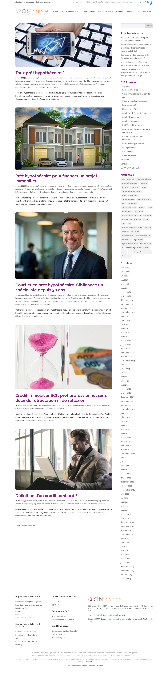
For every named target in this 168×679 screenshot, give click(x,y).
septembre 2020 (128, 534)
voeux (149, 252)
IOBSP (123, 223)
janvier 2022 (126, 478)
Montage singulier (58, 638)
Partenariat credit (90, 189)
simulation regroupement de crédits (137, 248)
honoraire (124, 219)
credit (123, 203)
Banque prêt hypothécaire (130, 183)
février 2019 (126, 579)
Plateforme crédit (58, 84)
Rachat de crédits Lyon (142, 236)
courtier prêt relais (63, 186)
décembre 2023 (127, 397)
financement (139, 211)
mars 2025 (125, 336)
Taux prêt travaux (52, 87)
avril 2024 (125, 381)
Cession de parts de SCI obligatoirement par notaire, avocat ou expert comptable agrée (136, 72)
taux (130, 252)
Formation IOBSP (62, 501)
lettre (129, 223)
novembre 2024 (127, 352)
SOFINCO (55, 605)
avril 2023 (125, 429)
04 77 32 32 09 (146, 2)
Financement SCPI (104, 405)
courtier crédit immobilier (129, 195)
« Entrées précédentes (25, 526)
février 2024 (126, 389)
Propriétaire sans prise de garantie (28, 605)
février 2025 (126, 340)
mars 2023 (125, 433)
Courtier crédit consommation (131, 191)
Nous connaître (89, 11)
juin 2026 (124, 276)
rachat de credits (127, 236)
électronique (125, 256)
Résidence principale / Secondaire (65, 631)
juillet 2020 (125, 542)
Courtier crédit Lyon (127, 199)
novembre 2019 (127, 571)
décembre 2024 (127, 348)
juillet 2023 (125, 417)
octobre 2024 (126, 357)
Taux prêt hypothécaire (36, 87)
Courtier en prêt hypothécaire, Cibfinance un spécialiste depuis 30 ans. (59, 287)
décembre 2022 (127, 441)
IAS (131, 219)
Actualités (120, 11)
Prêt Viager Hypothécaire (40, 192)
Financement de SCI (59, 405)
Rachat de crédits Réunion (25, 632)
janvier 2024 (126, 393)
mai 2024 (124, 377)
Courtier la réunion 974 (144, 199)
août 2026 (125, 268)
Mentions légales (109, 615)
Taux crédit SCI (50, 409)
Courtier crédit (31, 78)
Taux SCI (60, 409)
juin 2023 (124, 421)
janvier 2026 (126, 296)
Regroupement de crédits (133, 90)
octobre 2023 (126, 405)
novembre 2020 (127, 526)
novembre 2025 (127, 304)
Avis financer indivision (143, 179)
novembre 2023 (127, 401)
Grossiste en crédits (79, 81)
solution (124, 252)
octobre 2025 (126, 308)
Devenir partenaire (105, 11)
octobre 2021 (126, 486)
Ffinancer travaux (127, 211)
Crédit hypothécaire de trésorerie (136, 113)
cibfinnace (124, 187)
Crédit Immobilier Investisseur (135, 101)
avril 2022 (125, 466)
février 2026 (126, 292)
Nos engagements (73, 11)
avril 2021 (125, 506)
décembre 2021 (127, 482)
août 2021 (125, 494)
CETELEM (55, 602)
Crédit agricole (132, 203)
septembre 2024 (128, 361)
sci (122, 248)
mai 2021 (124, 502)
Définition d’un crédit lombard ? (46, 495)
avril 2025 (125, 332)
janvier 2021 (126, 518)
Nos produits (58, 11)
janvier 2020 (126, 563)
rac (132, 232)
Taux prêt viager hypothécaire (81, 192)
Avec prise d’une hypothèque (63, 620)
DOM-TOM (19, 611)
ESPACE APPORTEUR (145, 11)
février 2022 (126, 474)
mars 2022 (125, 470)
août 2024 (125, 365)
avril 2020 (125, 554)
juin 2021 (124, 498)
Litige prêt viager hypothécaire (131, 227)
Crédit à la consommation (133, 117)
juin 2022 (124, 462)
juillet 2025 (125, 320)
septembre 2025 (128, 312)
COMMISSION (135, 187)
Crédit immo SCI (44, 405)
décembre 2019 (127, 567)
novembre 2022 (127, 445)
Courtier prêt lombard (64, 78)
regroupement (138, 240)
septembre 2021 (128, 490)
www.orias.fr (120, 608)
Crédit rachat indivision (128, 207)
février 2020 (126, 559)
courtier (144, 187)
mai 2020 (124, 550)
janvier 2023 (126, 437)
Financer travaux (63, 81)
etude (150, 207)
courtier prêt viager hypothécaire (87, 78)
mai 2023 (124, 425)
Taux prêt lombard (98, 504)
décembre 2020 (127, 522)
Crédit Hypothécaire (23, 618)
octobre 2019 (126, 575)
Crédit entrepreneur (130, 121)
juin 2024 (124, 373)
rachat (137, 232)
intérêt (145, 219)
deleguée (142, 207)
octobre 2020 (126, 530)
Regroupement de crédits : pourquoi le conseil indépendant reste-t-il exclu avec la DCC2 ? (136, 48)
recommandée (126, 240)
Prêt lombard (85, 504)
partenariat (125, 232)
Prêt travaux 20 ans (87, 84)
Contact (130, 11)
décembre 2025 (127, 300)
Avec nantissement (59, 616)
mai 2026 (124, 280)
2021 (123, 179)
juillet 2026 (125, 272)
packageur (147, 227)
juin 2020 (124, 546)
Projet (17, 615)
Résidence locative (59, 634)
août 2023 (125, 413)
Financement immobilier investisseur (82, 405)
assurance (130, 179)
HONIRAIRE (147, 215)
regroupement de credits (129, 244)
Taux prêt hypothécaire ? (40, 72)
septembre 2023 (128, 409)
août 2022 (125, 458)
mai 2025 (124, 328)
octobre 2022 (126, 449)
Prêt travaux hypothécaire (133, 143)
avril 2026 (125, 284)
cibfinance (144, 183)
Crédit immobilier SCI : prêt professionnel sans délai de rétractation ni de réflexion (61, 398)
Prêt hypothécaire (72, 84)
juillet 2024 (125, 369)
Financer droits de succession (45, 81)
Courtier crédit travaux (47, 78)
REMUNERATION (145, 244)
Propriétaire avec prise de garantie (28, 602)
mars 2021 (125, 510)
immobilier (137, 219)
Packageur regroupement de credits (36, 84)
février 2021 (126, 514)
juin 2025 (124, 324)
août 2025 (125, 316)
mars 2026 (125, 288)
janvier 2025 (126, 344)
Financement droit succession (131, 215)
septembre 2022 (128, 453)
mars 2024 (125, 385)
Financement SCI (129, 105)
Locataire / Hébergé (23, 608)
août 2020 (125, 538)
